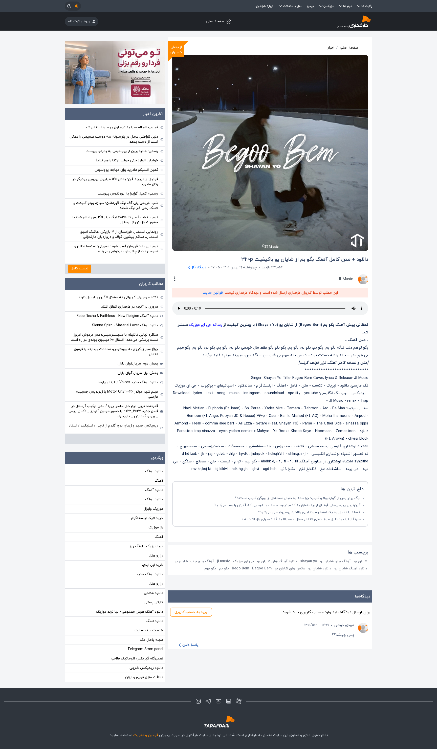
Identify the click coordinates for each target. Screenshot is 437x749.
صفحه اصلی (215, 21)
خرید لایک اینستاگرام (147, 518)
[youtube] (218, 701)
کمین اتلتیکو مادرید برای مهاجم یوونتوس (126, 169)
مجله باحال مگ (151, 639)
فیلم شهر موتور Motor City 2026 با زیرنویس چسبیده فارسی (117, 394)
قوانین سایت (213, 292)
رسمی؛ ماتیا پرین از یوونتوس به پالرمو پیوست (122, 151)
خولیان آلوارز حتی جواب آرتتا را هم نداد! (127, 160)
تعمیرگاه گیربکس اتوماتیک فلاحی (137, 658)
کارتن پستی (153, 602)
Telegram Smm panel (145, 649)
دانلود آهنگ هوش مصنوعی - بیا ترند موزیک (129, 611)
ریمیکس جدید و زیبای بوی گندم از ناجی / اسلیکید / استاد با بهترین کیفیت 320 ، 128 (113, 428)
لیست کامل (79, 268)
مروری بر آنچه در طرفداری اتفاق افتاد (129, 306)
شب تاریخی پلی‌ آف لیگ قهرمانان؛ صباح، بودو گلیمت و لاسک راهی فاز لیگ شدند (115, 205)
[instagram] (198, 701)
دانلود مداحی (153, 593)
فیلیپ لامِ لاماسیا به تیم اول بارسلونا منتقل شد (121, 127)
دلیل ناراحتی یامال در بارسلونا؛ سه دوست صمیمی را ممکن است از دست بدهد (114, 139)
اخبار (330, 47)
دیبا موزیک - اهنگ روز (146, 546)
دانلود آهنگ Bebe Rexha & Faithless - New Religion (117, 316)
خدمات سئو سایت (149, 630)
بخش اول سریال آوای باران (138, 373)
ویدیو (310, 6)
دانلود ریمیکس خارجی (146, 668)
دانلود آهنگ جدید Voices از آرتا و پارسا (128, 382)
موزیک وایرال (153, 508)
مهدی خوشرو (344, 625)
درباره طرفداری (264, 6)
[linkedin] (229, 701)
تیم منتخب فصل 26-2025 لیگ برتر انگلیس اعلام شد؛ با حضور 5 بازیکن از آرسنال (115, 220)
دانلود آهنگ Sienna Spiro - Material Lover (125, 325)
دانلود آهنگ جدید (149, 574)
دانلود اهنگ (154, 621)
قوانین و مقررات (145, 735)
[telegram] (208, 701)
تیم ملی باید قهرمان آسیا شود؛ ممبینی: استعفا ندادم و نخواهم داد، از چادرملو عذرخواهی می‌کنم (116, 249)
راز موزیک (155, 527)
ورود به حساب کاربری (191, 612)
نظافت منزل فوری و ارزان (144, 677)
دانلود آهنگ (154, 471)
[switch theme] (73, 6)
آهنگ (159, 480)
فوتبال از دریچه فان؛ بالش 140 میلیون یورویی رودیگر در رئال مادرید (115, 182)
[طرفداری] (321, 21)
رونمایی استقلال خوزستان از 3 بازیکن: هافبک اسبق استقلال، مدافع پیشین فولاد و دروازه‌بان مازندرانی (119, 234)
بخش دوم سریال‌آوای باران (138, 363)
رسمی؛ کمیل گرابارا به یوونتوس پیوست (128, 193)
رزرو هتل (156, 555)
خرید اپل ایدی (152, 565)
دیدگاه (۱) (199, 267)
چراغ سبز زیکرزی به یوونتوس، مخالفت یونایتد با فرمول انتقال (116, 352)
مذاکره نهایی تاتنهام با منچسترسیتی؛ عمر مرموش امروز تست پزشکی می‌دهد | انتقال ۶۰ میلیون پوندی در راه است (114, 337)
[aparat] (239, 701)
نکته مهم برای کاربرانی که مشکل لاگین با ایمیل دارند (118, 297)
